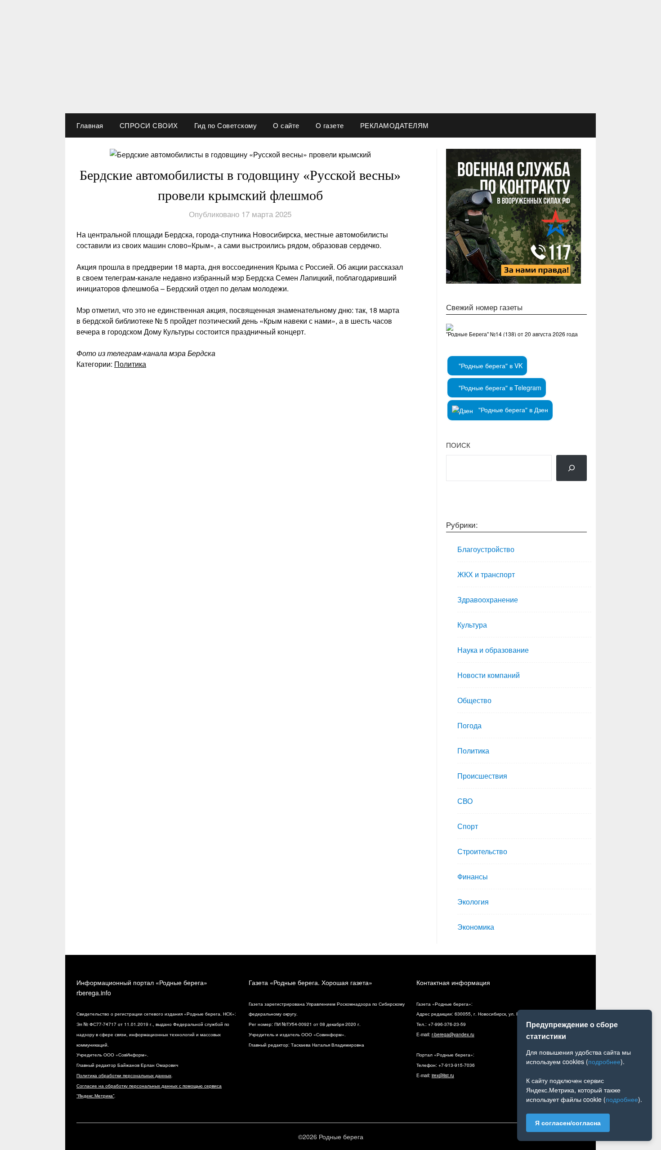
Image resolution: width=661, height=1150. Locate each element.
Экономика (475, 927)
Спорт (467, 826)
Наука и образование (493, 650)
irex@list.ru (443, 1075)
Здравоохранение (487, 599)
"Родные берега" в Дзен (512, 409)
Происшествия (482, 776)
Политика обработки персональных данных (123, 1075)
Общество (474, 700)
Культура (472, 625)
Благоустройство (485, 549)
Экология (473, 901)
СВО (465, 801)
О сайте (286, 125)
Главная (89, 125)
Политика (130, 364)
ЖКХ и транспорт (486, 574)
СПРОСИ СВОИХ (149, 125)
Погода (469, 725)
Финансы (472, 876)
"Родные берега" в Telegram (499, 387)
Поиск (458, 445)
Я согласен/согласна (568, 1122)
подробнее (604, 1061)
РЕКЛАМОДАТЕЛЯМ (394, 125)
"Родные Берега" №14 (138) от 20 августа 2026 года (512, 334)
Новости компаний (488, 675)
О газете (330, 125)
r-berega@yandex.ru (453, 1034)
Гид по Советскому (225, 125)
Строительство (482, 851)
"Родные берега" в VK (490, 365)
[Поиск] (571, 468)
